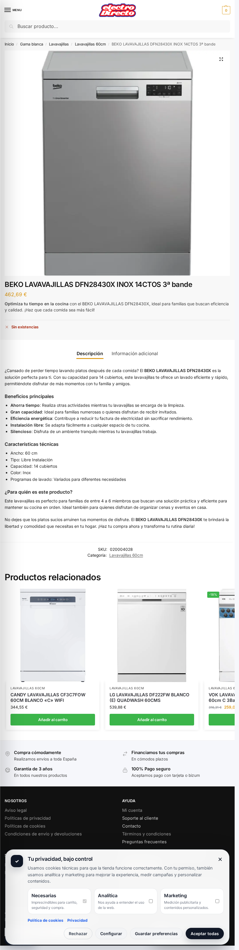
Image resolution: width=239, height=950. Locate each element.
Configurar (111, 933)
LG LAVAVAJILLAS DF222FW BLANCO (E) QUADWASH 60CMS (149, 697)
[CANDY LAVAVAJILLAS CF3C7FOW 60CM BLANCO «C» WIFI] (52, 635)
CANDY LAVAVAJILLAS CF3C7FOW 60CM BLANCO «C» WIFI (47, 697)
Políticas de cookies (25, 826)
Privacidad (77, 920)
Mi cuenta (132, 810)
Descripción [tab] (90, 353)
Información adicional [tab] (135, 353)
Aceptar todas (205, 933)
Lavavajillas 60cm (90, 44)
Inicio (9, 44)
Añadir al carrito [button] (53, 719)
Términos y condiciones (146, 834)
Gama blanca (31, 44)
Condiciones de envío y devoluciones (43, 834)
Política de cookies (45, 920)
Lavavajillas (59, 44)
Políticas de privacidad (28, 818)
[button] (225, 10)
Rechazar (78, 933)
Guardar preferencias (156, 933)
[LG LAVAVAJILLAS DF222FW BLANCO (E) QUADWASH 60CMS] (151, 635)
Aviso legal (16, 810)
